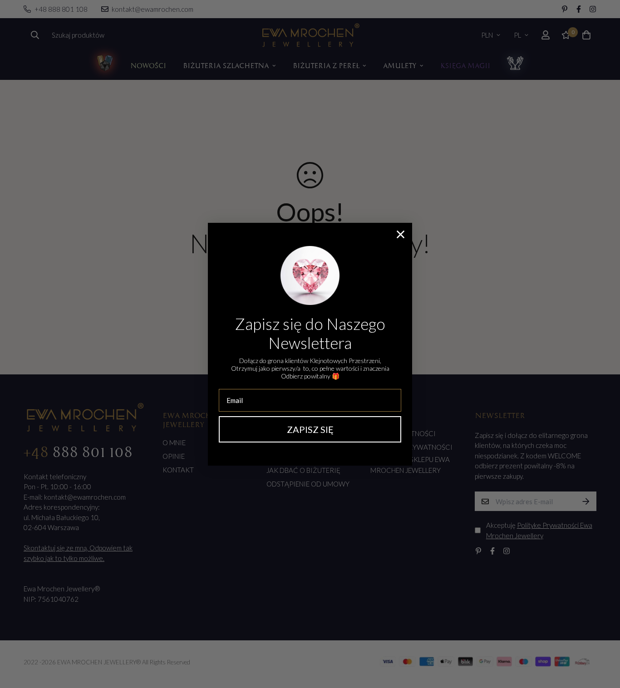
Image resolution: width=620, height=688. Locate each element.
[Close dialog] (400, 234)
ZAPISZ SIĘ (310, 429)
